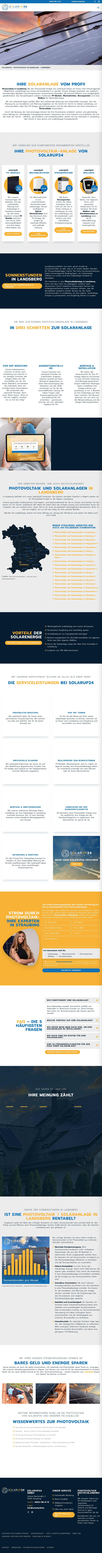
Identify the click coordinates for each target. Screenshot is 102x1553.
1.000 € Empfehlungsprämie (58, 1534)
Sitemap (50, 1548)
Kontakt (5, 1548)
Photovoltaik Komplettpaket (15, 1534)
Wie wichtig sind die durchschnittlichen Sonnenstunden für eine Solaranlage (41, 1427)
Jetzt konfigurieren (75, 61)
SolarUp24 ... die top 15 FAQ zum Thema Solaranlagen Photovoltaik (37, 1431)
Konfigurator (37, 1534)
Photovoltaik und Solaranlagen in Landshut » (75, 576)
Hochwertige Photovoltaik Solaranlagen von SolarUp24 (33, 1439)
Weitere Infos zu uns (62, 1515)
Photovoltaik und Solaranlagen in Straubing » (75, 595)
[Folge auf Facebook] (94, 1)
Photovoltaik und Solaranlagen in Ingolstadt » (76, 568)
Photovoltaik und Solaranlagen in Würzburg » (76, 599)
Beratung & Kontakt (42, 1537)
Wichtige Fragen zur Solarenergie (23, 643)
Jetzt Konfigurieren (51, 1472)
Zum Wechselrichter (38, 235)
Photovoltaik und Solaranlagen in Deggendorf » (77, 543)
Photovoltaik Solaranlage (26, 68)
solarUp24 (7, 68)
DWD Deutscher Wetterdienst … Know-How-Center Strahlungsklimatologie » (27, 1286)
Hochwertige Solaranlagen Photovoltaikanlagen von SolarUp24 (36, 1435)
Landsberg (45, 68)
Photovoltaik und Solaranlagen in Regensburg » (77, 587)
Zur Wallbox (89, 231)
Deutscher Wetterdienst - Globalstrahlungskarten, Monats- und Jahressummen (41, 1446)
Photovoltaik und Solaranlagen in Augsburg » (76, 532)
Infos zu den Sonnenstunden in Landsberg (19, 286)
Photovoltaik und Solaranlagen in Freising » (75, 561)
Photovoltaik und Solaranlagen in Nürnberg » (75, 583)
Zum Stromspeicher (63, 230)
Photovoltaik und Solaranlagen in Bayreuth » (75, 539)
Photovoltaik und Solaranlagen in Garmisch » (75, 565)
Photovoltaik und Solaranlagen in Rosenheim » (76, 591)
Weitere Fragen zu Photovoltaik (62, 1052)
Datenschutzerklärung (64, 962)
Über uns (76, 864)
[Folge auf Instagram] (98, 1)
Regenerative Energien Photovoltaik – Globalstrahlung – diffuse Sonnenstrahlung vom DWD (45, 1442)
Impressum (16, 1548)
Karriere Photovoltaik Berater (16, 1537)
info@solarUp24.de (78, 1)
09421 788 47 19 (55, 1)
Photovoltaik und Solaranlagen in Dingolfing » (76, 547)
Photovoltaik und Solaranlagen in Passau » (74, 572)
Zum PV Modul (13, 234)
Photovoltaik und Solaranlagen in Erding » (74, 551)
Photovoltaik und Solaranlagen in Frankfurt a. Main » (75, 556)
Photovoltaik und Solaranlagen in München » (75, 580)
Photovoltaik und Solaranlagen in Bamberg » (75, 536)
